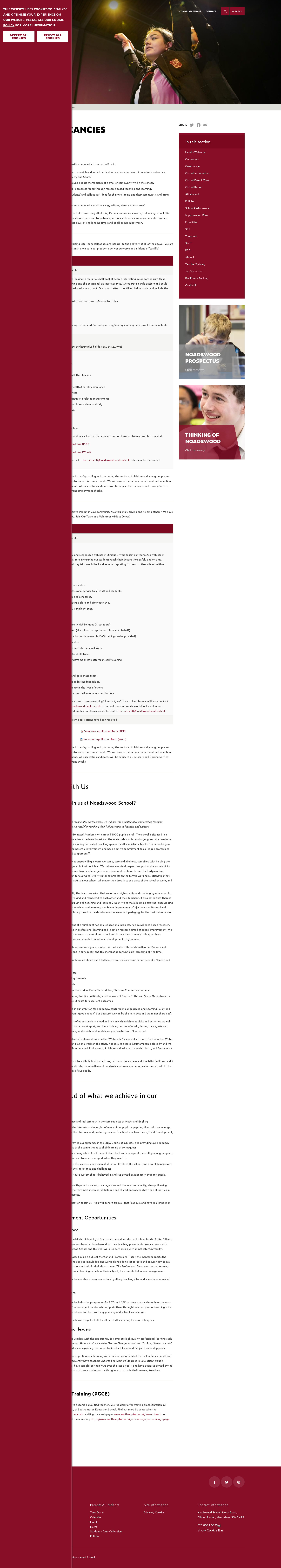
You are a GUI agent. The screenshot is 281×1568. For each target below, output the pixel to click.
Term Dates (97, 1512)
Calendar (95, 1517)
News (93, 1527)
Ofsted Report (194, 187)
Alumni (189, 257)
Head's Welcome (195, 152)
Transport (191, 236)
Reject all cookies (52, 36)
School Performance (197, 208)
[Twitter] (191, 125)
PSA (187, 250)
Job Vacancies (193, 271)
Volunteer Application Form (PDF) (105, 731)
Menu (238, 11)
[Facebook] (198, 125)
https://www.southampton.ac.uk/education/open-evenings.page (130, 1419)
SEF (187, 229)
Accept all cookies (19, 36)
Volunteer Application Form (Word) (104, 739)
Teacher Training (195, 264)
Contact (211, 11)
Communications (190, 11)
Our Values (192, 159)
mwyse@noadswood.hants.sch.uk (80, 706)
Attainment (192, 194)
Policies (189, 201)
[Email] (205, 125)
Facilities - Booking (196, 278)
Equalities (191, 222)
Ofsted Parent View (197, 180)
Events (94, 1522)
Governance (192, 166)
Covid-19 (190, 285)
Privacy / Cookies (154, 1512)
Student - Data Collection (106, 1531)
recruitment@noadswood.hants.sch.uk (106, 460)
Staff (188, 243)
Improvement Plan (196, 215)
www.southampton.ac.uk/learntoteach (137, 1414)
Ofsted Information (196, 173)
